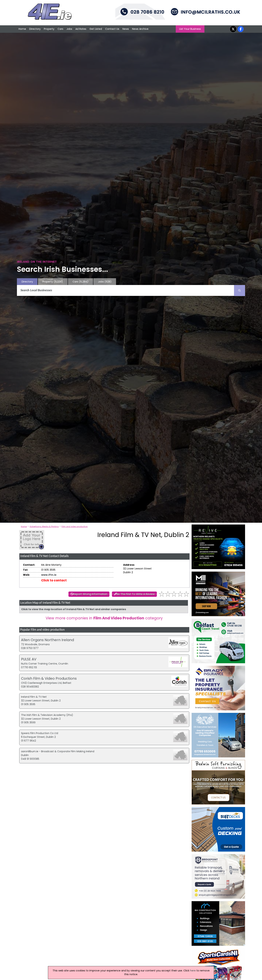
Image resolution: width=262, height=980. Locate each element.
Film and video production (74, 526)
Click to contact (54, 580)
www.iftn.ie (48, 575)
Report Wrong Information (90, 594)
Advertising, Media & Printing (44, 526)
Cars (60, 29)
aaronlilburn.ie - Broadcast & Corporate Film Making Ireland (57, 751)
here (193, 970)
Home (22, 29)
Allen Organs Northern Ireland (47, 639)
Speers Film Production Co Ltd (39, 733)
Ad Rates (80, 29)
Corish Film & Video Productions (49, 678)
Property (49, 29)
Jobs (69, 29)
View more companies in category (104, 618)
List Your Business (190, 29)
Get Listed (95, 29)
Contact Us (112, 29)
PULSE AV (28, 659)
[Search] (239, 290)
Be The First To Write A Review (136, 594)
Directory (35, 29)
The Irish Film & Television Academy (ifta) (47, 715)
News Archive (140, 29)
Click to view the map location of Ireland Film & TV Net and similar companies (73, 609)
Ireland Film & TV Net (34, 697)
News (125, 29)
